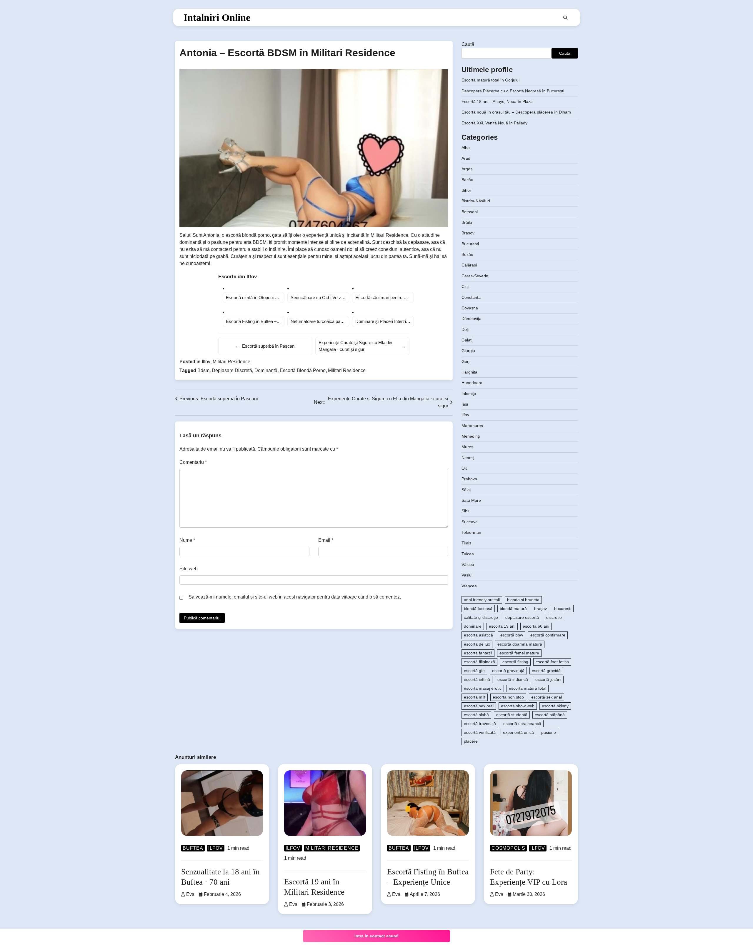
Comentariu (193, 462)
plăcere (471, 741)
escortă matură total (527, 688)
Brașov (468, 233)
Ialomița (469, 393)
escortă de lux (477, 644)
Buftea (193, 848)
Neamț (468, 457)
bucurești (562, 608)
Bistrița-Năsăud (476, 201)
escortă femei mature (519, 653)
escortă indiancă (512, 679)
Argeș (467, 168)
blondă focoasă (478, 608)
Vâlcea (468, 564)
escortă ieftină (477, 679)
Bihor (466, 190)
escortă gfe (474, 670)
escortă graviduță (508, 670)
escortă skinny (555, 706)
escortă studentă (511, 714)
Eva (190, 894)
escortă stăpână (550, 714)
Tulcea (468, 553)
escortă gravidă (546, 670)
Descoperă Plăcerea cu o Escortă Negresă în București (513, 91)
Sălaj (466, 489)
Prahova (469, 478)
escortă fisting (515, 661)
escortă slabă (476, 714)
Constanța (471, 297)
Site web (188, 568)
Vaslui (467, 575)
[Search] (565, 17)
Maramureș (472, 425)
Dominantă (265, 370)
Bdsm (203, 370)
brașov (540, 608)
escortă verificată (480, 732)
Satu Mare (471, 500)
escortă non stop (508, 697)
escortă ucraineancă (522, 723)
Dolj (465, 329)
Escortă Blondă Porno (303, 370)
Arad (466, 158)
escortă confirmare (547, 635)
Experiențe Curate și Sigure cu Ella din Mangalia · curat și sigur (362, 346)
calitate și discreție (481, 617)
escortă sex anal (546, 697)
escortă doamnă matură (519, 644)
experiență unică (518, 732)
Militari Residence (231, 361)
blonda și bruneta (523, 599)
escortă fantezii (478, 653)
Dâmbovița (472, 318)
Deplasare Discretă (232, 370)
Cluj (465, 286)
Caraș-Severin (475, 276)
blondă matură (513, 608)
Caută (468, 44)
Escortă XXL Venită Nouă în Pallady (494, 123)
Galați (467, 340)
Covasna (470, 308)
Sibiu (466, 511)
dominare (473, 626)
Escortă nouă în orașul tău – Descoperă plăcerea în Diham (516, 112)
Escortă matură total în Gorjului (490, 80)
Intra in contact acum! (376, 936)
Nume (187, 540)
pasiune (548, 732)
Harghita (469, 372)
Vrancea (469, 586)
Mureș (467, 446)
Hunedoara (472, 382)
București (470, 243)
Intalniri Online (217, 17)
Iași (465, 404)
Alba (466, 147)
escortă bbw (511, 635)
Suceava (470, 521)
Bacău (467, 179)
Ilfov (206, 361)
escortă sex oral (479, 706)
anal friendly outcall (482, 599)
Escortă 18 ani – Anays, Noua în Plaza (497, 101)
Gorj (465, 361)
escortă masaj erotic (483, 688)
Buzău (467, 254)
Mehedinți (471, 436)
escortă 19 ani (502, 626)
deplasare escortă (522, 617)
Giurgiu (468, 350)
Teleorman (471, 532)
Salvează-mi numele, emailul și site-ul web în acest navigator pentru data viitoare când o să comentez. (295, 596)
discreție (554, 617)
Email (325, 540)
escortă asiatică (478, 635)
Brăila (467, 222)
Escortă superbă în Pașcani (265, 346)
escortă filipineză (479, 661)
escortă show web (517, 706)
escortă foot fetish (552, 661)
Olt (464, 468)
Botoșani (470, 211)
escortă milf (474, 697)
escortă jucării (548, 679)
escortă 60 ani (536, 626)
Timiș (466, 543)
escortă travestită (480, 723)
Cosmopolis (508, 848)
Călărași (469, 265)
